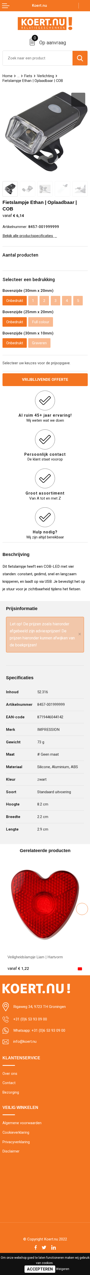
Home (7, 76)
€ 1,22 (18, 968)
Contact (9, 1083)
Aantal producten (20, 255)
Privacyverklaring (16, 1142)
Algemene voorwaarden (22, 1123)
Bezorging (10, 1092)
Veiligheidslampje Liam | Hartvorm (35, 957)
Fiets (28, 76)
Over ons (9, 1073)
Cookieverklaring (15, 1132)
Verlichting (45, 76)
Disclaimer (11, 1151)
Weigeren (62, 1269)
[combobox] (37, 58)
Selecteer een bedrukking (28, 279)
